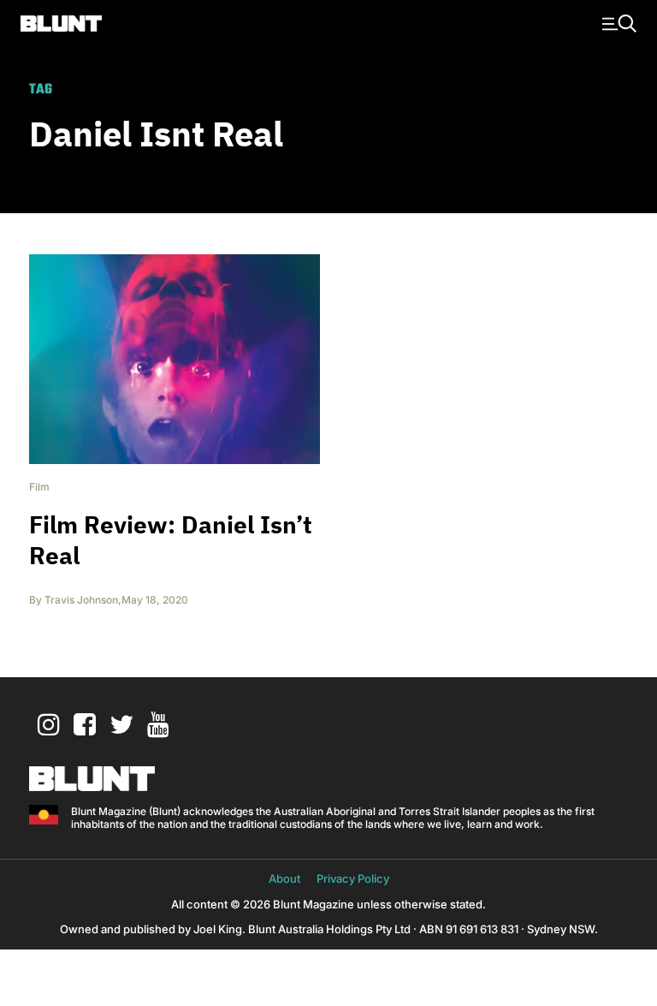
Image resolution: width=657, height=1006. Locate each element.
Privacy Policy (353, 878)
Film (39, 486)
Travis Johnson (81, 599)
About (284, 878)
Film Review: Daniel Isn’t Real (170, 540)
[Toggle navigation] (616, 22)
